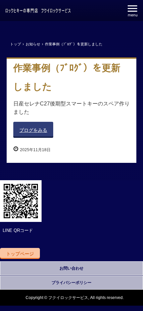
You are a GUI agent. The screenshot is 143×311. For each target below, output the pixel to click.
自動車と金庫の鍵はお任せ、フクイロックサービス (38, 11)
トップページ (20, 253)
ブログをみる (33, 130)
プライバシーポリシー (71, 282)
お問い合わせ (71, 268)
